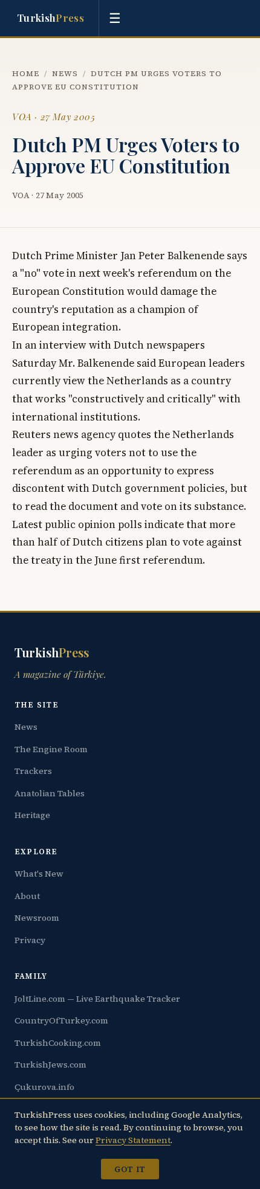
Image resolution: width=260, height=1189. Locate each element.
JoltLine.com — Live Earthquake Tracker (97, 999)
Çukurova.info (44, 1087)
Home (25, 73)
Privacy (30, 940)
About (27, 896)
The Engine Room (51, 749)
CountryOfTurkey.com (61, 1020)
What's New (39, 874)
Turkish (50, 17)
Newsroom (37, 918)
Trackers (33, 771)
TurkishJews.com (50, 1064)
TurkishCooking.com (58, 1043)
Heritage (32, 815)
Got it (129, 1169)
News (65, 73)
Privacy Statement (133, 1140)
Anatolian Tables (50, 793)
